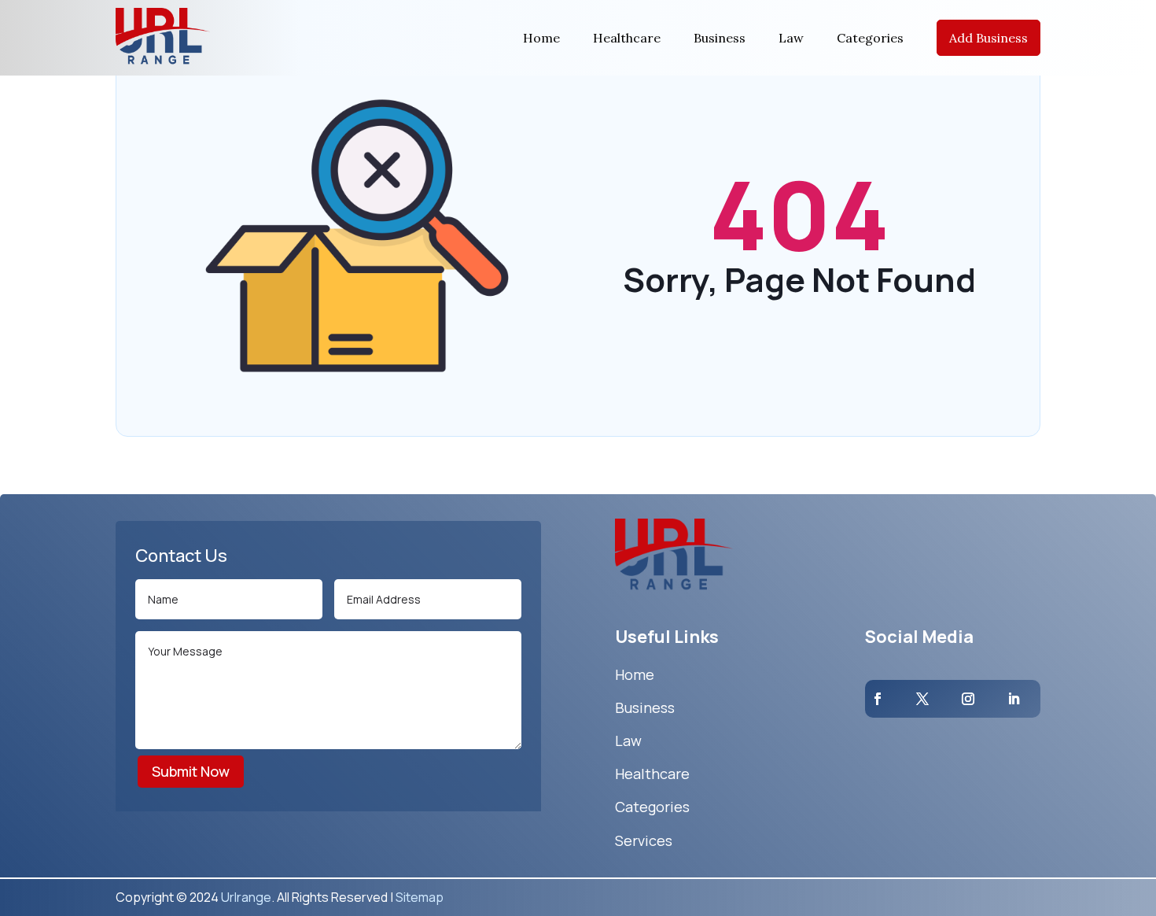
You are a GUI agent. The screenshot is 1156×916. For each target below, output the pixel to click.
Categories (870, 38)
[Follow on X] (922, 698)
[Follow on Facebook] (877, 698)
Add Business (988, 38)
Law (791, 38)
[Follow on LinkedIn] (1013, 698)
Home (541, 38)
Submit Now (191, 771)
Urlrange (246, 897)
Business (720, 38)
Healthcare (627, 38)
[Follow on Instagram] (968, 698)
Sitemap (420, 897)
